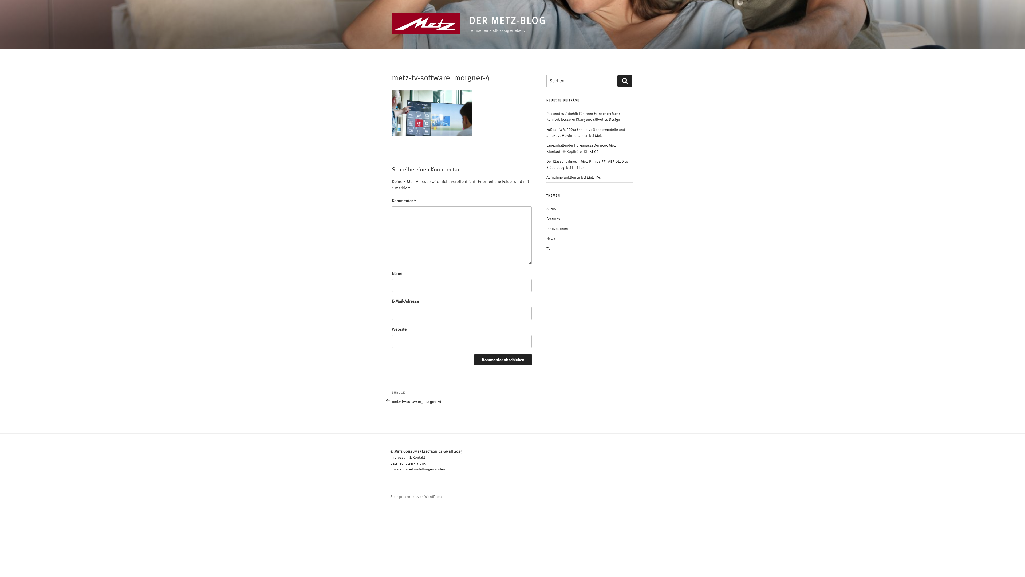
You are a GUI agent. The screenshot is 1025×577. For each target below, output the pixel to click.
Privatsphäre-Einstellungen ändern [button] (418, 469)
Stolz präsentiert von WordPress (416, 497)
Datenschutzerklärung (408, 463)
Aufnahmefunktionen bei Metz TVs (573, 178)
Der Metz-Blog (507, 21)
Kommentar (404, 201)
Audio (551, 209)
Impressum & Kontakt (407, 457)
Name (397, 274)
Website (399, 330)
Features (553, 219)
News (550, 239)
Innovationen (557, 229)
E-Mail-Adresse (405, 301)
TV (548, 249)
